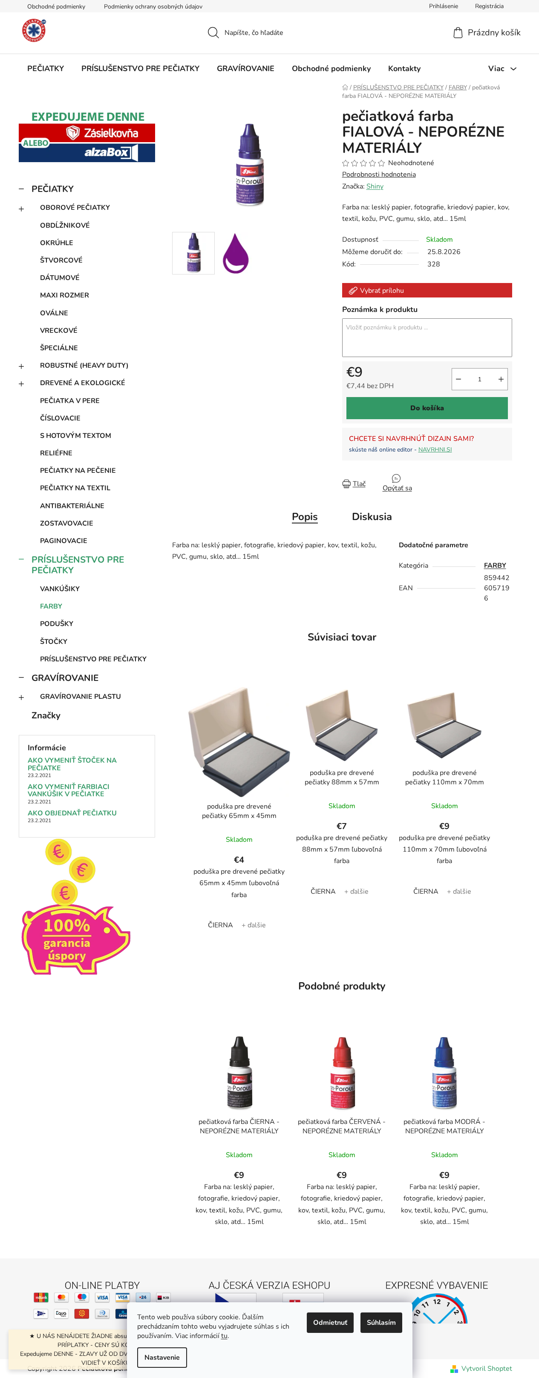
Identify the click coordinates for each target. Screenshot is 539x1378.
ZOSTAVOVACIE (66, 523)
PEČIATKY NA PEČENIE (78, 470)
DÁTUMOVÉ (60, 278)
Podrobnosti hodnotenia (379, 174)
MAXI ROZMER (64, 295)
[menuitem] (45, 68)
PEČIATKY (53, 189)
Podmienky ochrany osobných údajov (153, 7)
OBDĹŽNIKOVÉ (65, 225)
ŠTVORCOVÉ (61, 260)
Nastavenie (162, 1357)
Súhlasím (381, 1322)
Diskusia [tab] (372, 516)
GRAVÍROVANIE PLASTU (80, 696)
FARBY (51, 606)
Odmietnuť (330, 1322)
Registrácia (489, 6)
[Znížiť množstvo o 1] (458, 379)
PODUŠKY (56, 624)
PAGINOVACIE (63, 541)
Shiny (374, 186)
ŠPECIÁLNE (59, 348)
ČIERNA (220, 925)
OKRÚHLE (56, 243)
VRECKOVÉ (59, 330)
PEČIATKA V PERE (70, 401)
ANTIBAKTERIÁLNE (72, 506)
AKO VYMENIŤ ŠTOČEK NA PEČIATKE (72, 764)
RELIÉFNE (56, 453)
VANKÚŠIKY (60, 589)
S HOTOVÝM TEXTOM (75, 435)
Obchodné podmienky (56, 7)
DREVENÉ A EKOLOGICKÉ (82, 383)
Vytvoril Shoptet (486, 1368)
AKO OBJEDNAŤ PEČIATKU (72, 814)
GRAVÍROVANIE (65, 678)
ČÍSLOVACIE (60, 418)
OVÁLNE (54, 313)
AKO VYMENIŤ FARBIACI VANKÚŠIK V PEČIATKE (69, 790)
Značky (46, 715)
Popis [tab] (305, 516)
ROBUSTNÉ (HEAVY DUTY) (84, 365)
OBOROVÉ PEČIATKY (75, 207)
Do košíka (427, 408)
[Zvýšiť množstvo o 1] (501, 379)
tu (224, 1336)
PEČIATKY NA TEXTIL (75, 488)
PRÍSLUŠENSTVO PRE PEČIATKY (78, 565)
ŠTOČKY (53, 641)
